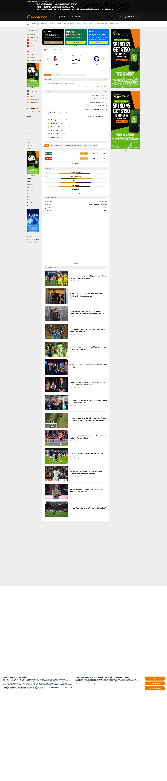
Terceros (41, 688)
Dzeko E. (98, 102)
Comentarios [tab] (80, 75)
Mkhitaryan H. (91, 106)
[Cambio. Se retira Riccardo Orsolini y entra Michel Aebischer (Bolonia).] (49, 134)
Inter (96, 64)
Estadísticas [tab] (57, 75)
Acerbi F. (98, 95)
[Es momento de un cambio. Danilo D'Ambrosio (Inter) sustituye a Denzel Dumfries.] (103, 109)
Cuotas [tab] (55, 70)
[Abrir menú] (138, 17)
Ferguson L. (59, 123)
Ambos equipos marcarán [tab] (73, 145)
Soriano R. (64, 120)
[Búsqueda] (121, 17)
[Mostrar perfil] (55, 59)
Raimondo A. (54, 130)
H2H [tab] (61, 70)
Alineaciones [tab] (69, 75)
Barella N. (98, 106)
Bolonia (55, 64)
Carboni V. (98, 116)
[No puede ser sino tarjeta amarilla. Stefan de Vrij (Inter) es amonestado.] (102, 86)
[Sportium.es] (48, 158)
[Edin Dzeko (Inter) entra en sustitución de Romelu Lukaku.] (103, 102)
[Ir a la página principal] (38, 16)
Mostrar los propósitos (154, 688)
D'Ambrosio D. (97, 109)
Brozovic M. (91, 116)
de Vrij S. (92, 95)
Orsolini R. (62, 134)
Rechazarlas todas (155, 683)
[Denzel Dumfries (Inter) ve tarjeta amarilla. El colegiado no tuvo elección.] (103, 98)
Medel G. (53, 137)
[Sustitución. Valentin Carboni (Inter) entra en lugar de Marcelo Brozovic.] (103, 116)
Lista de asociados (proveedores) (85, 683)
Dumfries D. (88, 109)
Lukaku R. (92, 102)
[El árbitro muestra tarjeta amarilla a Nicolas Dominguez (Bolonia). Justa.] (49, 127)
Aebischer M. (55, 134)
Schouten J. (64, 113)
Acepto (155, 678)
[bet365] (48, 153)
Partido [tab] (47, 70)
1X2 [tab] (47, 145)
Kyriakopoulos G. (56, 120)
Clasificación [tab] (69, 70)
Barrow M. (70, 83)
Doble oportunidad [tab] (90, 145)
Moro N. (53, 123)
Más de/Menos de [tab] (56, 145)
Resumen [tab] (47, 75)
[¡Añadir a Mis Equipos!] (48, 58)
